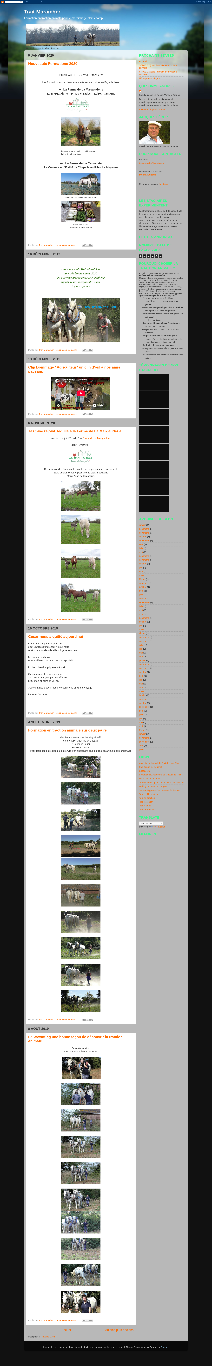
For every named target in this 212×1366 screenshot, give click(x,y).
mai (141, 552)
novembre (144, 533)
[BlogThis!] (85, 245)
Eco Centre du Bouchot (150, 767)
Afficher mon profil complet (152, 109)
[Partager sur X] (87, 245)
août (141, 544)
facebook (163, 184)
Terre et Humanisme (149, 794)
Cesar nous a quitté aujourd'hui (55, 637)
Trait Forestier (146, 802)
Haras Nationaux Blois (150, 778)
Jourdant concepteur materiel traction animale (161, 782)
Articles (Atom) (49, 1337)
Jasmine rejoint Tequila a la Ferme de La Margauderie (74, 431)
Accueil (66, 1330)
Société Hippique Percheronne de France (159, 790)
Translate (160, 827)
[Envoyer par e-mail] (83, 245)
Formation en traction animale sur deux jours (67, 730)
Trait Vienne (145, 805)
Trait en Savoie (146, 809)
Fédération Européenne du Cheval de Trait (160, 775)
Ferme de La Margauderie (96, 438)
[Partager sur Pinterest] (92, 245)
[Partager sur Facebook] (90, 245)
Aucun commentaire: (66, 245)
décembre (144, 529)
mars (141, 575)
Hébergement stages (149, 78)
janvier (142, 525)
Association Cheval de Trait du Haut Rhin (159, 763)
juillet (141, 548)
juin (141, 567)
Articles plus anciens (119, 1330)
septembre (144, 540)
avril (141, 571)
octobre (142, 536)
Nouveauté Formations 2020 (52, 64)
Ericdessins (144, 771)
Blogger (164, 1347)
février (142, 579)
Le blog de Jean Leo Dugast (153, 786)
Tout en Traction (147, 798)
